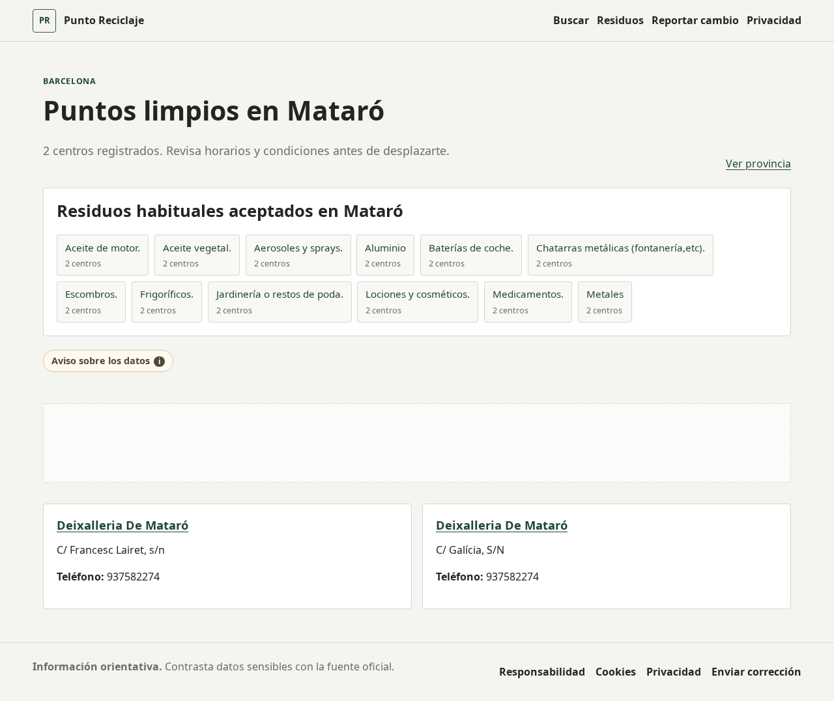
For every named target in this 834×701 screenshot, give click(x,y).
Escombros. (91, 293)
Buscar (571, 20)
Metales (605, 293)
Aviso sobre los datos (100, 360)
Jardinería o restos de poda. (279, 293)
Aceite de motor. (102, 247)
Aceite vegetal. (197, 247)
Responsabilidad (542, 672)
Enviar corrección (756, 672)
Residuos (620, 20)
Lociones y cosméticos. (418, 293)
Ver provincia (758, 163)
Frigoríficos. (167, 293)
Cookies (616, 672)
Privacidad (774, 20)
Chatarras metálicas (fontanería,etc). (620, 247)
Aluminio (385, 247)
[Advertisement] (417, 443)
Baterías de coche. (471, 247)
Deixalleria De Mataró (122, 525)
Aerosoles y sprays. (298, 247)
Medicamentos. (528, 293)
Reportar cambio (695, 20)
